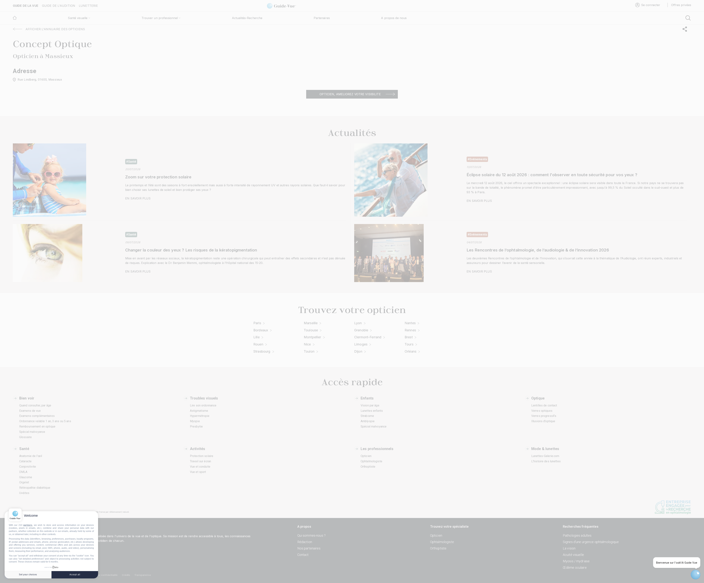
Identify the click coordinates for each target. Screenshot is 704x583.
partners (27, 525)
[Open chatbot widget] (695, 574)
